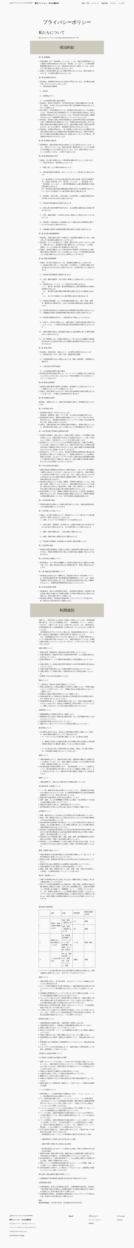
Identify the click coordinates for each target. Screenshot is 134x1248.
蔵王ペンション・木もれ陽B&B (47, 3)
